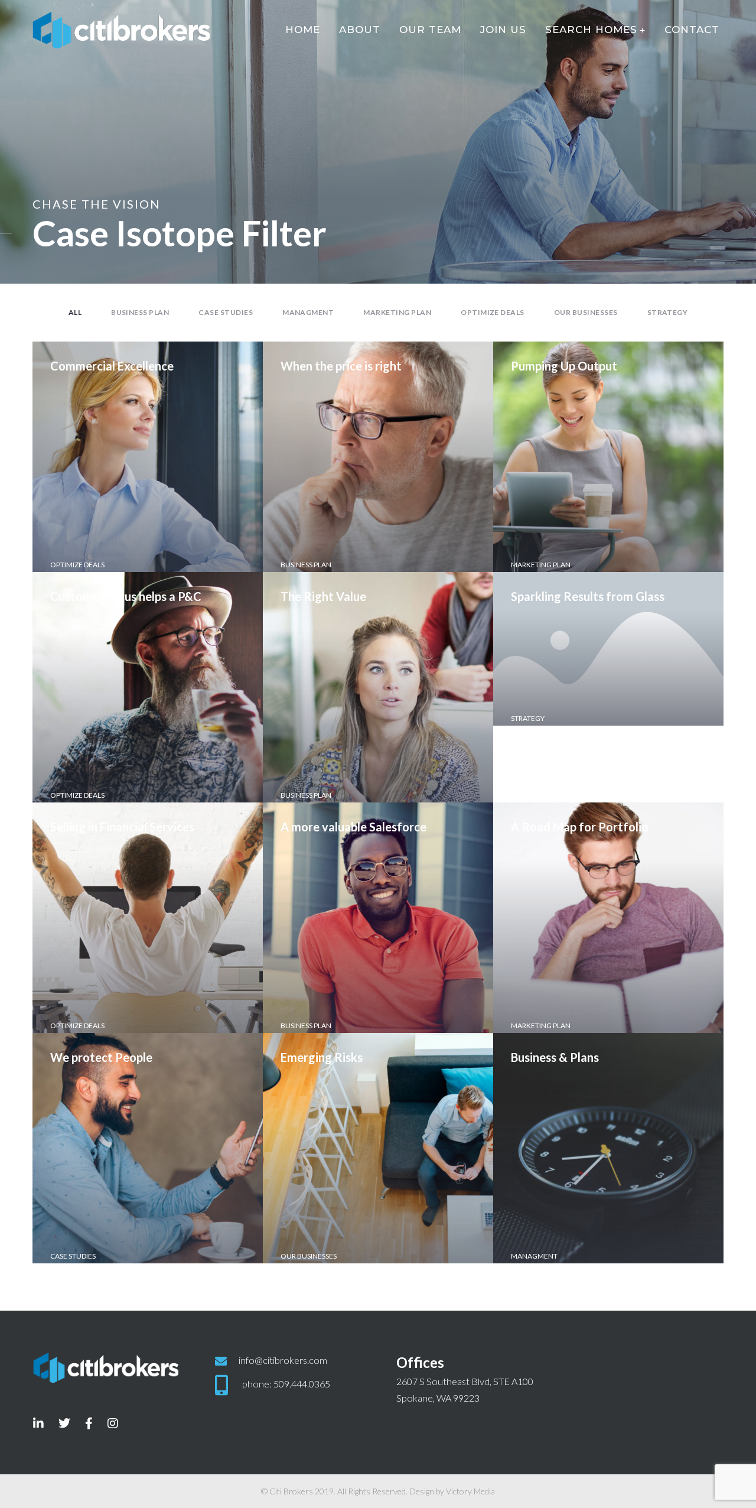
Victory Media (470, 1491)
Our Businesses (586, 312)
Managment (308, 312)
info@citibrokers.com (283, 1360)
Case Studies (225, 312)
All (75, 312)
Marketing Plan (397, 312)
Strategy (667, 312)
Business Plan (140, 312)
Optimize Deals (492, 312)
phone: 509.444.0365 (286, 1383)
